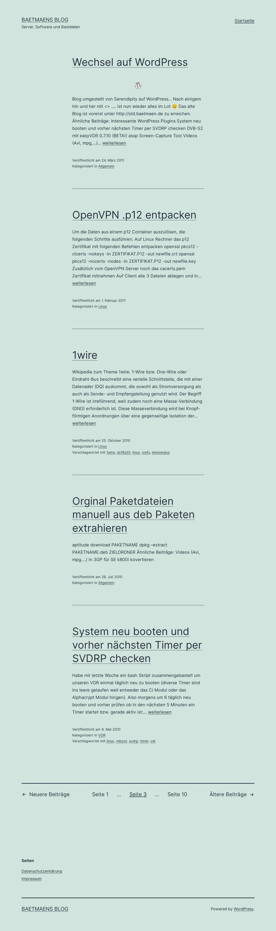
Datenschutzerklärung (42, 871)
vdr (153, 741)
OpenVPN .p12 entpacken (134, 214)
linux (136, 452)
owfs (146, 452)
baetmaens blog (45, 20)
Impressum (32, 878)
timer (144, 741)
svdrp (133, 741)
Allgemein (106, 166)
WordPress (243, 909)
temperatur (161, 452)
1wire (84, 355)
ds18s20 (123, 452)
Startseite (244, 20)
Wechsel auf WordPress (130, 62)
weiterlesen (114, 143)
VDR (101, 735)
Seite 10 (177, 794)
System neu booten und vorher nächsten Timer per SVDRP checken (137, 645)
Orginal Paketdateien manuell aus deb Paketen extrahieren (133, 514)
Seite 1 (100, 794)
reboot (121, 741)
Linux (102, 306)
